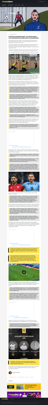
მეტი (22, 5)
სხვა (19, 5)
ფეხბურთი (4, 5)
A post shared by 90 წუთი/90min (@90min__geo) (21, 317)
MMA (16, 5)
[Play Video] (24, 272)
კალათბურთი (10, 5)
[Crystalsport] (7, 2)
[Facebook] (45, 399)
